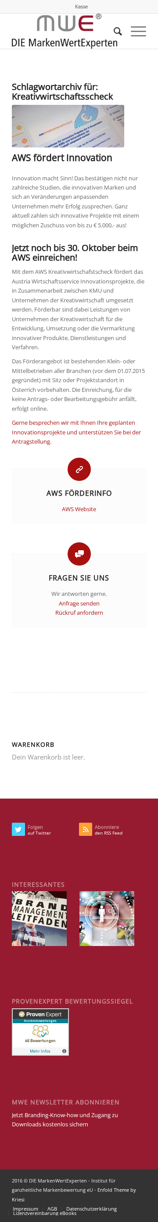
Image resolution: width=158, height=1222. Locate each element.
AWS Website (79, 509)
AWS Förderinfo (79, 493)
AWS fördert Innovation (62, 157)
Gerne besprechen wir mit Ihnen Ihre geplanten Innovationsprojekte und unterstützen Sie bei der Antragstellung (76, 432)
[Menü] (134, 31)
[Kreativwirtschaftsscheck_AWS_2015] (68, 126)
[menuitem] (81, 6)
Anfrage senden (79, 603)
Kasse (81, 6)
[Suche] (113, 31)
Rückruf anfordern (79, 612)
